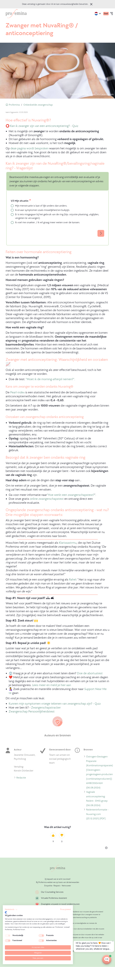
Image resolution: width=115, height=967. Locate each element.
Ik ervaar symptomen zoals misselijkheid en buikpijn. (42, 210)
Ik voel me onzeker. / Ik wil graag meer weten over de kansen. (47, 222)
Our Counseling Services (52, 892)
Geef (106, 13)
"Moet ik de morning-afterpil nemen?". (50, 379)
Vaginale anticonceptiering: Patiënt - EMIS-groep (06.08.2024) (97, 799)
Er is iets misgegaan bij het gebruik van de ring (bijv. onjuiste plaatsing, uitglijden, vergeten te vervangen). (57, 216)
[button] (11, 909)
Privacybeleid (65, 909)
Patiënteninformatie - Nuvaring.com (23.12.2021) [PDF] (97, 814)
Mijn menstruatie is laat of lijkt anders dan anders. (41, 205)
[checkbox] (8, 935)
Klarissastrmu (67, 543)
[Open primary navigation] (111, 14)
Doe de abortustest (90, 673)
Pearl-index (17, 392)
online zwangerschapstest (47, 499)
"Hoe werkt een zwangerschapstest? (70, 495)
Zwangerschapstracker (46, 708)
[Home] (16, 13)
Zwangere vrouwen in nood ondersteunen (60, 904)
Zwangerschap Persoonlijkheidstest (32, 711)
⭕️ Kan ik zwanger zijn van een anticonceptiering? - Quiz (42, 126)
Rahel (72, 579)
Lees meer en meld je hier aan (51, 685)
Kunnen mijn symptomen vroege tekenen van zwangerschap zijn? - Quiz (55, 704)
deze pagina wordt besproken (29, 148)
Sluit (91, 4)
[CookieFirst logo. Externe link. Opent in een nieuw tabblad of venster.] (6, 912)
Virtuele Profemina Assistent (54, 898)
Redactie (21, 778)
